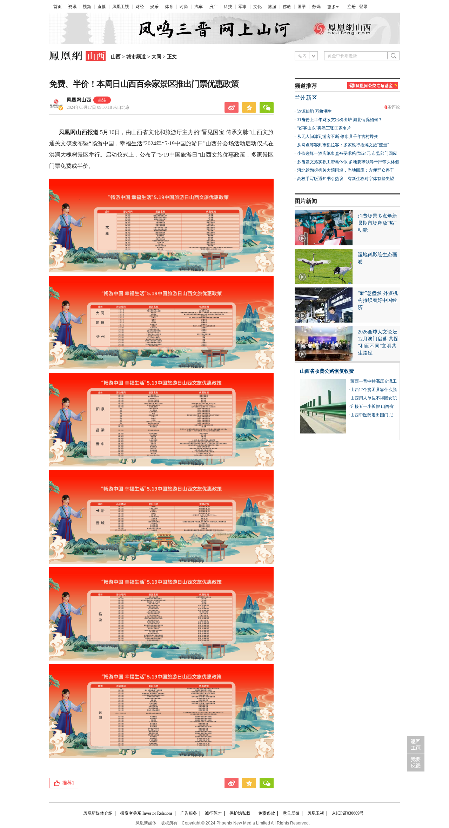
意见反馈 (291, 813)
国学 (301, 6)
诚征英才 (213, 813)
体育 (169, 6)
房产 (213, 6)
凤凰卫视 (120, 6)
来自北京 (98, 107)
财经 (139, 6)
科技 (228, 6)
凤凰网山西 (79, 99)
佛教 (287, 6)
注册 (351, 6)
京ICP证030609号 (348, 813)
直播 (102, 6)
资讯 (72, 6)
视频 (87, 6)
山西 (116, 56)
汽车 (198, 6)
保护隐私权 (239, 813)
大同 (156, 56)
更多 (331, 7)
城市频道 (136, 56)
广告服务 (188, 813)
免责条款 (266, 813)
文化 (257, 6)
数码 (316, 6)
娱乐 (154, 6)
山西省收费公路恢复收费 (327, 371)
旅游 (272, 6)
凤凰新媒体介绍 (98, 813)
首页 (57, 6)
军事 (243, 6)
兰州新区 (306, 98)
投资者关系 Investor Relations (146, 813)
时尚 (184, 6)
